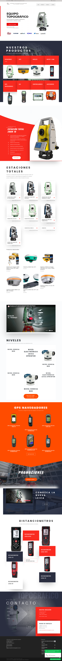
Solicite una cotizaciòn (30, 396)
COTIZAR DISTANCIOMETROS (30, 560)
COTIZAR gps (31, 454)
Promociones (30, 479)
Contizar (16, 157)
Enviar (29, 626)
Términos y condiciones (16, 27)
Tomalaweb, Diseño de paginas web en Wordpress (20, 659)
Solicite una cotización (16, 200)
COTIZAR (46, 504)
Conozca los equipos (12, 24)
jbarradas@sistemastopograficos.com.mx (48, 630)
